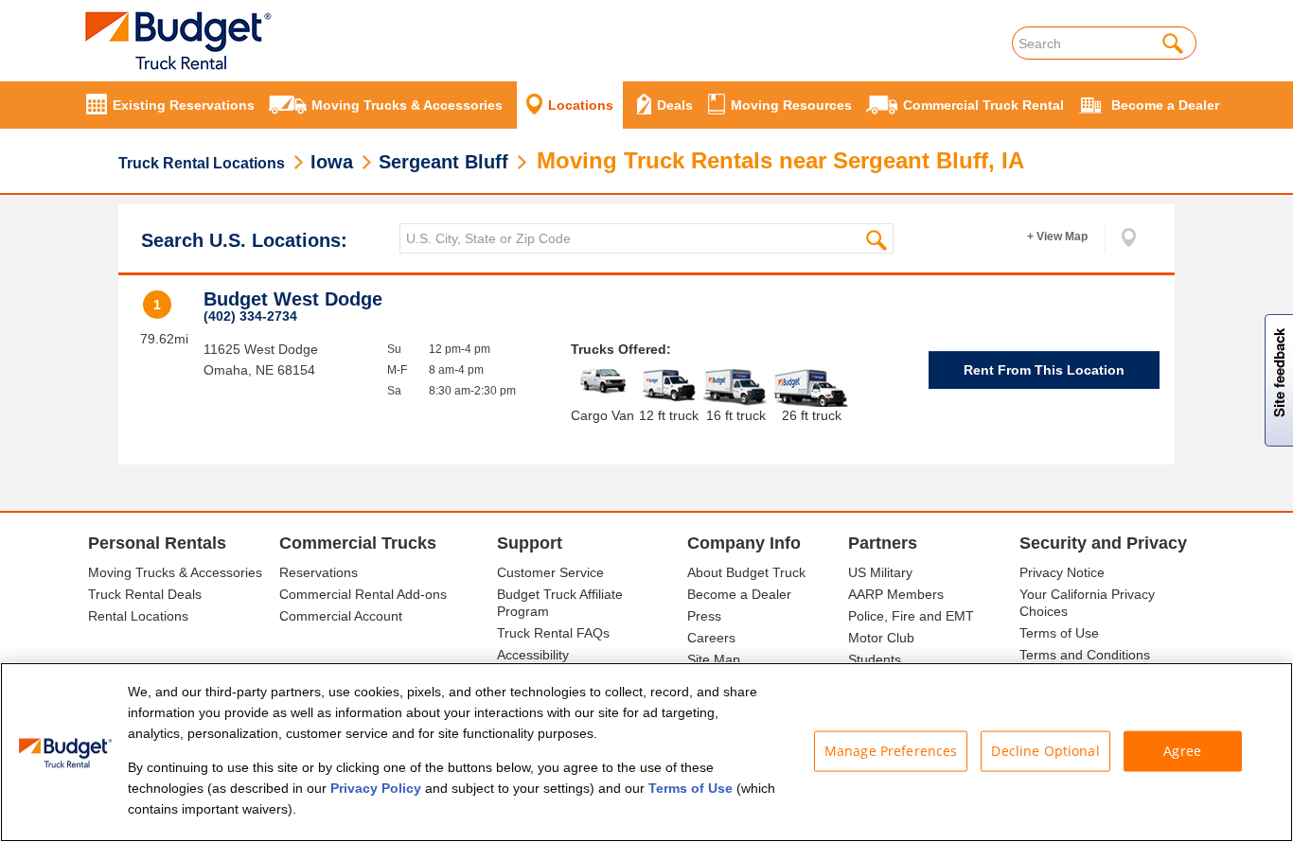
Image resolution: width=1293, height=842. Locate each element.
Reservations (318, 572)
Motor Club (881, 637)
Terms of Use (1059, 632)
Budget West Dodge (293, 299)
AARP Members (896, 594)
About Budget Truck (746, 572)
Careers (711, 637)
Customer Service (550, 572)
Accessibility (533, 654)
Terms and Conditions (1084, 654)
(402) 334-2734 (250, 316)
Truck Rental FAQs (553, 632)
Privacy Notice (1062, 572)
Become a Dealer (739, 594)
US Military (880, 572)
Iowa (331, 161)
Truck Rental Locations (201, 163)
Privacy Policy (375, 788)
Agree (1182, 751)
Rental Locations (138, 615)
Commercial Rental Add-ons (363, 594)
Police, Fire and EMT (911, 615)
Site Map (713, 659)
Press (704, 615)
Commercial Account (340, 615)
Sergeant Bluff (443, 161)
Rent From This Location (1044, 369)
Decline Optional (1045, 751)
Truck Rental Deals (145, 594)
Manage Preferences (891, 751)
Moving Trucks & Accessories (175, 572)
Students (874, 659)
